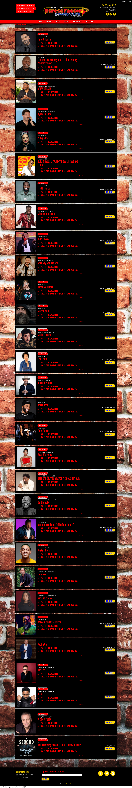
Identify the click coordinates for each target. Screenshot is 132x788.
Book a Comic (89, 22)
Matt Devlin (44, 311)
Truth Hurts (44, 188)
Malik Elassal (44, 335)
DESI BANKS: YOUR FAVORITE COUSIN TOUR (59, 478)
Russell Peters (45, 383)
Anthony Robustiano (48, 263)
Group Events (77, 22)
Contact (66, 22)
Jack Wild (42, 644)
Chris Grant (43, 405)
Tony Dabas (43, 430)
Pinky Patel (43, 138)
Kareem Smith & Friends (50, 622)
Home (40, 22)
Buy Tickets (109, 67)
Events (58, 22)
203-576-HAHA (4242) (109, 5)
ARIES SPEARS (44, 88)
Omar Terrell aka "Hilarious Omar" (56, 524)
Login (129, 1)
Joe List (41, 670)
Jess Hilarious (45, 454)
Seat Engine (69, 784)
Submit (45, 779)
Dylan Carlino (44, 114)
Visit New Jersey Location (26, 5)
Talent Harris (44, 39)
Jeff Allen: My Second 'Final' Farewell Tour (59, 745)
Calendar (48, 22)
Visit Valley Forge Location (26, 8)
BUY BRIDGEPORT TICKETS (25, 11)
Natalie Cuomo (45, 598)
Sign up (123, 1)
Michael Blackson (46, 214)
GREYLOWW (43, 239)
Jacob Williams (45, 287)
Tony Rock (43, 574)
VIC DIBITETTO (45, 719)
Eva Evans (42, 359)
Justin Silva (44, 550)
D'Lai (40, 694)
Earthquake (43, 502)
